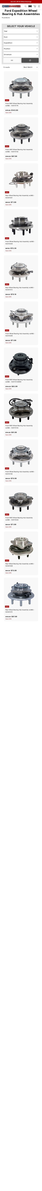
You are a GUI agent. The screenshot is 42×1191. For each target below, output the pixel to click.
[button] (30, 6)
